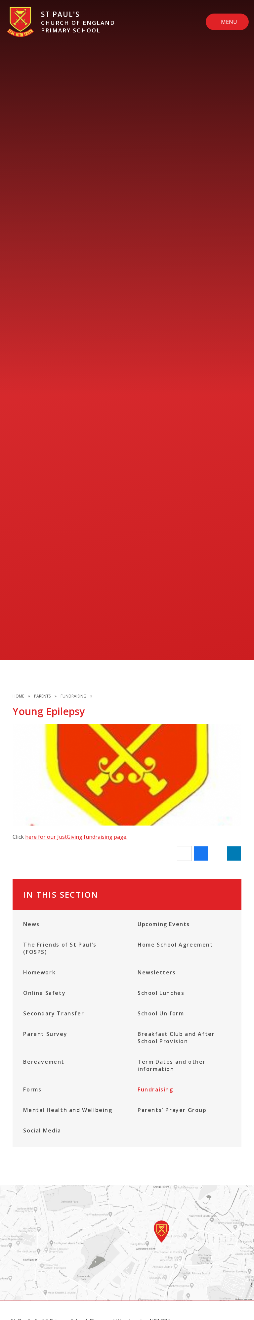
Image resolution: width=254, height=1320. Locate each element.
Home (18, 696)
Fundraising (73, 696)
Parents (42, 696)
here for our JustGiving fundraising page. (76, 836)
